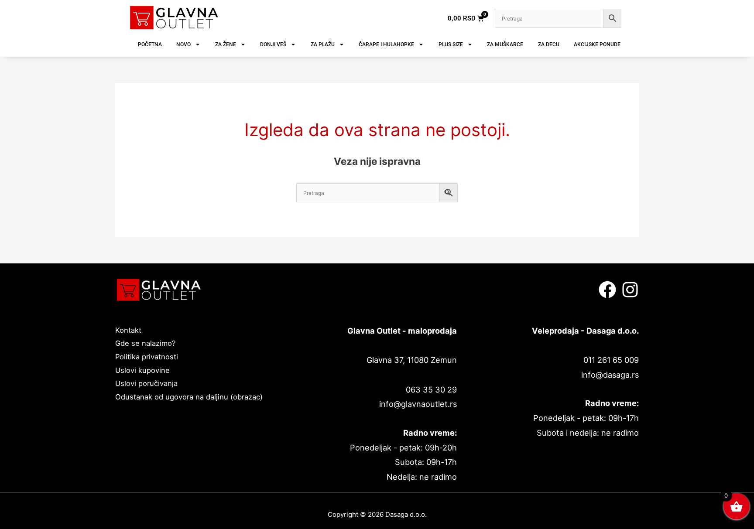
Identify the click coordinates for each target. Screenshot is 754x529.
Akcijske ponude (597, 44)
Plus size (451, 44)
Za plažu (323, 44)
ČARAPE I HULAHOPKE (386, 44)
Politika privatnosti (146, 356)
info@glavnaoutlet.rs (418, 404)
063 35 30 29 (431, 389)
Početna (150, 44)
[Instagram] (630, 289)
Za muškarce (505, 44)
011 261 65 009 (611, 360)
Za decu (548, 44)
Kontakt (128, 330)
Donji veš (273, 44)
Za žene (225, 44)
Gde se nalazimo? (145, 343)
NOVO (183, 44)
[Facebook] (607, 289)
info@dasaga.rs (610, 374)
